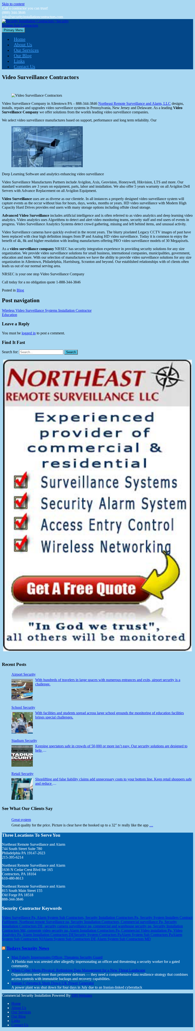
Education (9, 315)
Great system (21, 820)
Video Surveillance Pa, (19, 917)
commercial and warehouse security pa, (123, 926)
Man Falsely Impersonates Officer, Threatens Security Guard (56, 957)
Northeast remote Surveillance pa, (45, 922)
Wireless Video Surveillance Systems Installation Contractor (47, 310)
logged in (29, 333)
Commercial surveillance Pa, (143, 922)
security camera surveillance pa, (69, 926)
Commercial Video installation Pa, (147, 930)
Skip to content (13, 4)
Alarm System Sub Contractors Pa (147, 935)
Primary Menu (13, 30)
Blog (20, 290)
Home (19, 39)
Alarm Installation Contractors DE (48, 935)
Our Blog (23, 55)
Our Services (26, 50)
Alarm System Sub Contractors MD (124, 939)
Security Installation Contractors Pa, (112, 917)
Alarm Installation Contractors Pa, (95, 930)
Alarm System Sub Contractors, (61, 917)
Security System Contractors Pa (97, 935)
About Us (23, 44)
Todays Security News (27, 948)
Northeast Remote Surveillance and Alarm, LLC (134, 103)
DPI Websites (82, 995)
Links (19, 61)
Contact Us (24, 66)
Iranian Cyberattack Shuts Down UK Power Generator (52, 983)
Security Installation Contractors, (96, 922)
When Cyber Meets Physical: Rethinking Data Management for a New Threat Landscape (78, 970)
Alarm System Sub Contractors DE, (70, 939)
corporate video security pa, (48, 930)
